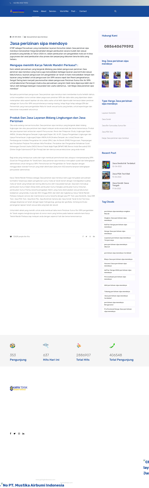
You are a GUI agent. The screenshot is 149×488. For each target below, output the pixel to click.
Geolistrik (75, 418)
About (43, 11)
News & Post (115, 3)
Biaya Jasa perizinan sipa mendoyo (118, 259)
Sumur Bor (76, 459)
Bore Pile (75, 396)
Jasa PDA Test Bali (121, 174)
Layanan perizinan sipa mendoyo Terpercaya (117, 239)
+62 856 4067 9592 (20, 3)
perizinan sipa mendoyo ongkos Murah (117, 212)
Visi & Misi (64, 11)
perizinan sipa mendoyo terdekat (117, 253)
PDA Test (75, 426)
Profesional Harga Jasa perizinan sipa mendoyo (118, 310)
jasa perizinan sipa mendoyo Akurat (115, 246)
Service (52, 11)
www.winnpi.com (66, 483)
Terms (126, 3)
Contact (83, 11)
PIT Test (75, 411)
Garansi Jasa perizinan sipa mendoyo (115, 265)
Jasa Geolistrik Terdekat (123, 163)
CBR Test (75, 404)
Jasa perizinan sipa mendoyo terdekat (116, 297)
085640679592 (118, 46)
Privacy (136, 3)
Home (35, 11)
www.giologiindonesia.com (45, 480)
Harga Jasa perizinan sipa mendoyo (114, 232)
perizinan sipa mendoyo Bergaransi (114, 304)
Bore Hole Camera (79, 389)
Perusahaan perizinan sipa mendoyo (115, 278)
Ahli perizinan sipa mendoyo (115, 285)
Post (73, 11)
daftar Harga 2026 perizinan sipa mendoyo (117, 271)
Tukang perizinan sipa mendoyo (117, 291)
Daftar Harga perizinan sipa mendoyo (115, 226)
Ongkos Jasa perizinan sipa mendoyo (115, 219)
